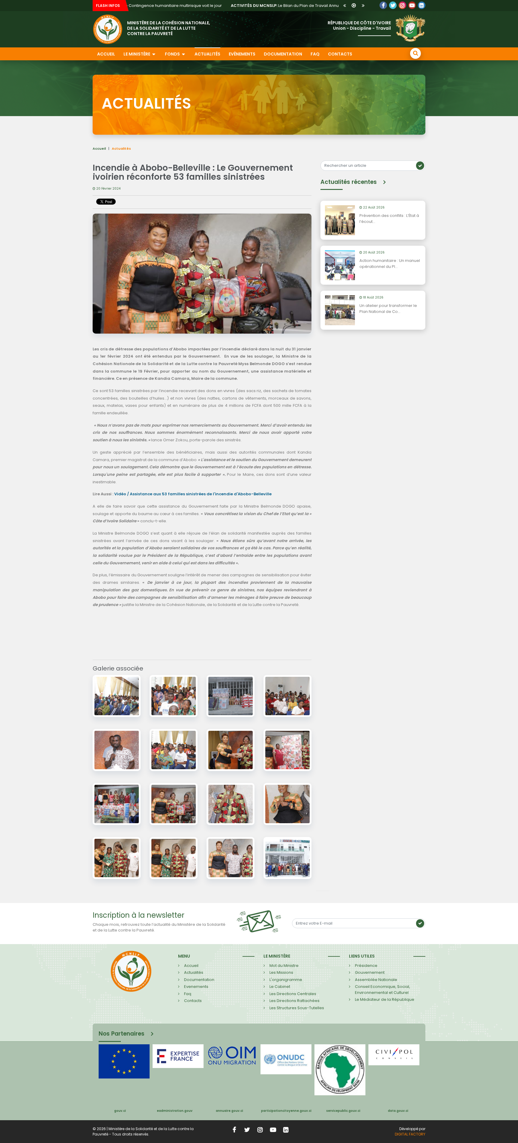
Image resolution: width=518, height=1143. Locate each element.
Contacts (340, 54)
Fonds (173, 54)
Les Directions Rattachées (294, 1001)
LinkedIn (402, 5)
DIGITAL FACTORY (410, 1134)
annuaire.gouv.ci (229, 1110)
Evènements (242, 54)
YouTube (412, 5)
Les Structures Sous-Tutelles (296, 1008)
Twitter (393, 5)
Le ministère (137, 54)
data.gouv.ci (398, 1110)
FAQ (315, 54)
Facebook (383, 5)
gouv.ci (120, 1110)
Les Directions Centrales (292, 994)
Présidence (366, 965)
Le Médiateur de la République (384, 999)
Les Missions (281, 972)
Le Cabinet (279, 986)
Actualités (207, 54)
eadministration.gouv (174, 1110)
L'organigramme (285, 979)
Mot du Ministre (284, 965)
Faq (187, 994)
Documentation (283, 54)
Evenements (196, 986)
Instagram (260, 1129)
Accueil (106, 54)
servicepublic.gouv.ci (343, 1110)
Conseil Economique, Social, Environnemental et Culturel (382, 989)
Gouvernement (370, 972)
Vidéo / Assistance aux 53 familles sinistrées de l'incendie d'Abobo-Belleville (193, 494)
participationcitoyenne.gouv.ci (286, 1110)
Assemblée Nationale (376, 979)
